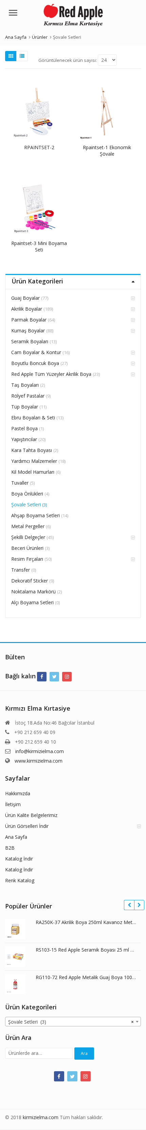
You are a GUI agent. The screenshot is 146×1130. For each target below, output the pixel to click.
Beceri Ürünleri (27, 548)
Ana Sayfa (16, 837)
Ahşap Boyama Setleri (35, 515)
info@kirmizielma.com (39, 751)
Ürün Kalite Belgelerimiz (31, 815)
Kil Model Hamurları (32, 472)
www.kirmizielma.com (38, 761)
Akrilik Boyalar (26, 309)
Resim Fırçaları (27, 559)
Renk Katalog (19, 880)
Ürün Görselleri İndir (27, 826)
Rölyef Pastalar (27, 396)
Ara (84, 1053)
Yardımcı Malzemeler (34, 461)
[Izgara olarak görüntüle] (11, 56)
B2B (10, 848)
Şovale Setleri (26, 504)
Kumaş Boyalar (28, 330)
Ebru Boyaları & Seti (33, 417)
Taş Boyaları (25, 385)
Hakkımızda (17, 793)
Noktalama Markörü (33, 591)
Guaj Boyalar (25, 298)
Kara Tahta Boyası (31, 450)
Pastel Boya (24, 428)
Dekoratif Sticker (29, 580)
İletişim (13, 804)
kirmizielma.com (40, 1117)
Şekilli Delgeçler (28, 537)
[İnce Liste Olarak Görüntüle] (22, 56)
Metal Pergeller (27, 526)
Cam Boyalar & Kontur (36, 352)
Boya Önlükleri (27, 493)
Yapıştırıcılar (24, 439)
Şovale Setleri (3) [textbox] (71, 1022)
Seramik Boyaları (29, 341)
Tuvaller (20, 483)
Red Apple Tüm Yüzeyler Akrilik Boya (51, 374)
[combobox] (73, 1021)
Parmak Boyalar (29, 319)
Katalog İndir (19, 858)
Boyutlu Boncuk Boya (35, 363)
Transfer (20, 570)
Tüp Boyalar (24, 406)
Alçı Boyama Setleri (32, 602)
